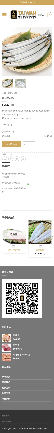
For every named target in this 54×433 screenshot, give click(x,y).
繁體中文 (24, 2)
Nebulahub (43, 428)
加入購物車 (11, 144)
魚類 (15, 93)
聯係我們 (6, 399)
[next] (52, 243)
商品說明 (6, 166)
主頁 (4, 93)
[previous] (1, 243)
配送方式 (6, 393)
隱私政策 (5, 416)
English (31, 2)
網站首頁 (6, 376)
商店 (10, 93)
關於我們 (6, 382)
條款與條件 (6, 421)
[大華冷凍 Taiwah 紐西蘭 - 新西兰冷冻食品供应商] (27, 13)
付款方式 (6, 387)
